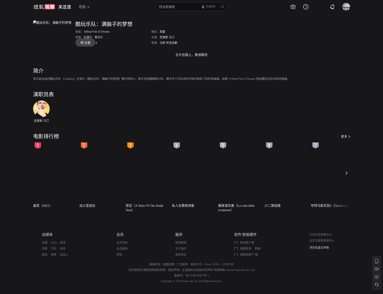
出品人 (64, 254)
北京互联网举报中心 (322, 240)
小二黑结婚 (272, 205)
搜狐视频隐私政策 (154, 269)
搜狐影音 (245, 248)
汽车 (53, 248)
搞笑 (53, 254)
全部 (44, 242)
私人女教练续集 (183, 205)
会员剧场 (122, 248)
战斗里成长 (87, 205)
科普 (44, 248)
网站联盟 (181, 242)
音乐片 (99, 37)
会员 (120, 235)
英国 (162, 31)
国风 (44, 254)
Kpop (54, 242)
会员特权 (122, 242)
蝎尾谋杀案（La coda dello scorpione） (236, 208)
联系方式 (196, 264)
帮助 (119, 254)
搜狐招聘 (168, 264)
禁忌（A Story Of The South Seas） (144, 208)
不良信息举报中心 (320, 234)
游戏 (62, 242)
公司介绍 (228, 264)
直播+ (258, 248)
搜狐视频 (44, 6)
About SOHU (212, 264)
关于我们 (181, 248)
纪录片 (88, 37)
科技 (62, 248)
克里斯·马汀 (167, 37)
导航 (82, 7)
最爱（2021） (42, 205)
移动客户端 (247, 242)
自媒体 (47, 235)
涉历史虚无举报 (319, 247)
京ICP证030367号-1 (197, 275)
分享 (87, 43)
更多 (344, 136)
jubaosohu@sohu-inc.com (240, 269)
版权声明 (173, 269)
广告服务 (182, 264)
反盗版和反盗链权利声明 (197, 269)
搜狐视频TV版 (249, 254)
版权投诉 (181, 254)
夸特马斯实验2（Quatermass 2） (333, 205)
